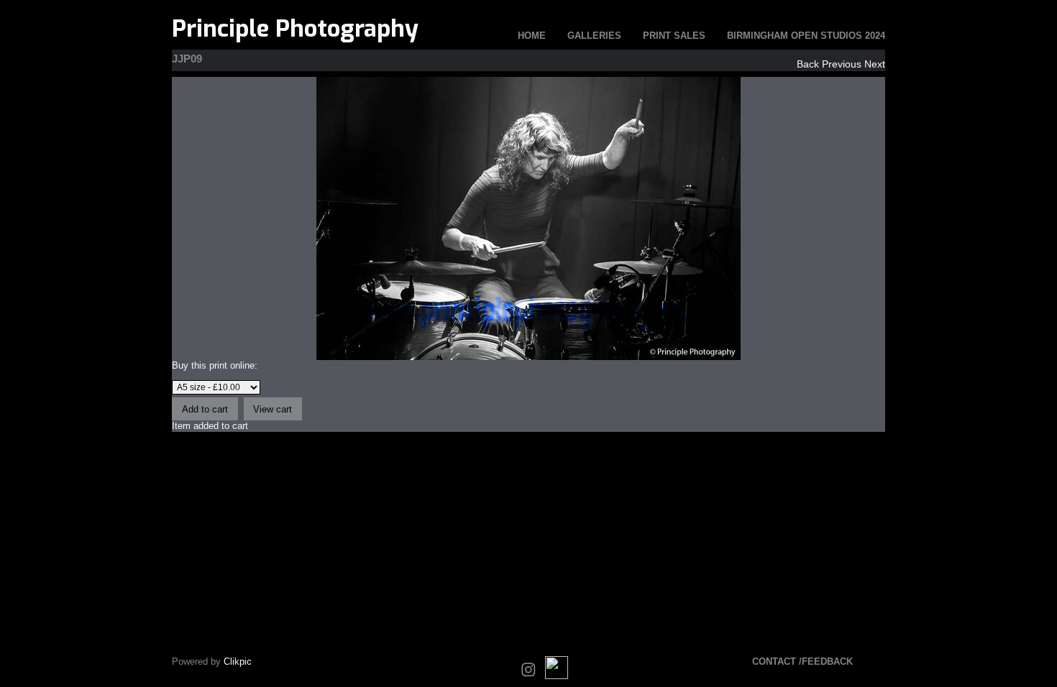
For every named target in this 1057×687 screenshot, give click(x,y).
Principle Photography (295, 29)
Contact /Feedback (802, 661)
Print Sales (674, 35)
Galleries (594, 35)
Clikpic (238, 661)
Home (532, 35)
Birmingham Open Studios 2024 (806, 35)
